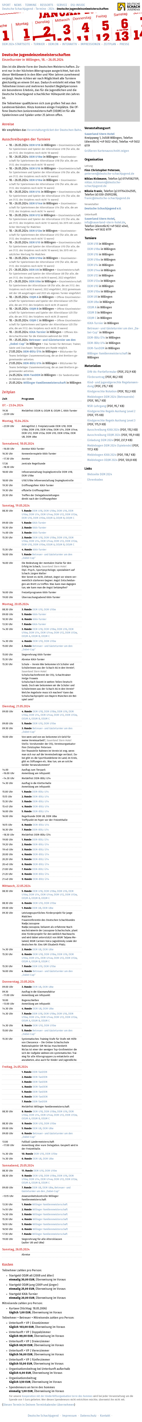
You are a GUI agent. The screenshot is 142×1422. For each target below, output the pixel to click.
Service (62, 5)
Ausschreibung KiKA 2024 (103, 429)
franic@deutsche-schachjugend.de (107, 198)
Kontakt (105, 1415)
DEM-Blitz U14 (96, 343)
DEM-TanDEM (95, 348)
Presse (124, 44)
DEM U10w (93, 291)
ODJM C (91, 318)
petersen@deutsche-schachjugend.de (109, 173)
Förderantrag (96, 377)
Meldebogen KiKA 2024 (101, 454)
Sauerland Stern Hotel (99, 134)
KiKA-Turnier (95, 323)
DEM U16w (93, 259)
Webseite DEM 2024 (99, 474)
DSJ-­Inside (77, 5)
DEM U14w (93, 270)
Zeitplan (110, 44)
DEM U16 (92, 254)
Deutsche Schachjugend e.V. (103, 208)
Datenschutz (88, 1415)
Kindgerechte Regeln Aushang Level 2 (111, 411)
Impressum (69, 1415)
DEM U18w (93, 249)
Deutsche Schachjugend (17, 8)
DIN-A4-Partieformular (102, 371)
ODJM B (92, 312)
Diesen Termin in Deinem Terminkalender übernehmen (38, 1404)
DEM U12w (93, 281)
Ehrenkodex (95, 479)
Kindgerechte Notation (102, 391)
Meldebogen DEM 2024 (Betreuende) (110, 396)
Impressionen (90, 44)
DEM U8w (93, 302)
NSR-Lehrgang (96, 406)
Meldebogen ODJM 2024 (102, 460)
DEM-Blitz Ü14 (96, 337)
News (17, 5)
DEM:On (53, 44)
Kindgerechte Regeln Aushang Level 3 (111, 420)
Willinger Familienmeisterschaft (107, 353)
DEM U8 (92, 296)
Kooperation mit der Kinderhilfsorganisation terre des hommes (57, 1396)
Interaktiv (69, 44)
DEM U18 (92, 243)
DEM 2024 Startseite (16, 44)
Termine (31, 5)
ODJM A (91, 307)
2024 (51, 8)
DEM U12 (92, 275)
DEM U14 (92, 265)
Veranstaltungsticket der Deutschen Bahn (54, 130)
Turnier (39, 44)
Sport (6, 5)
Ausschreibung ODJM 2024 (104, 435)
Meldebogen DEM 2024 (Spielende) (109, 445)
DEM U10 (92, 286)
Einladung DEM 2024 (100, 440)
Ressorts (46, 5)
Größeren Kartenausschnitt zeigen (107, 151)
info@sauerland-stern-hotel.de (105, 222)
